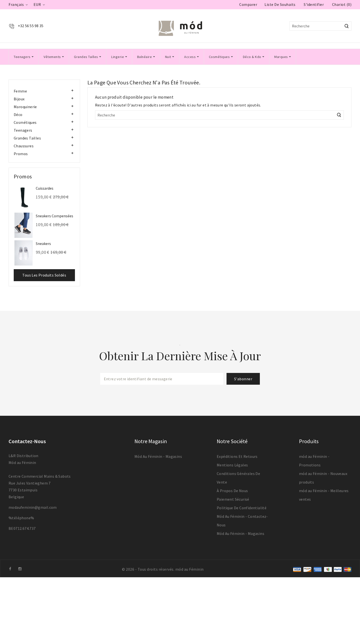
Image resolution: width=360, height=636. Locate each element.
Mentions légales (232, 465)
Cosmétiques (25, 122)
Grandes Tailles (27, 138)
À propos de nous (232, 490)
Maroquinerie (25, 106)
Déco (18, 114)
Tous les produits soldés (44, 275)
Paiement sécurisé (233, 499)
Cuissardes (44, 188)
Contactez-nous (27, 441)
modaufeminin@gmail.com (33, 507)
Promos (21, 153)
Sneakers (43, 243)
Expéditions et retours (237, 456)
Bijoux (19, 98)
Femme (20, 91)
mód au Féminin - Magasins (158, 456)
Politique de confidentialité (241, 507)
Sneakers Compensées (54, 215)
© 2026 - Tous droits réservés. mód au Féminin (163, 569)
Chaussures (24, 145)
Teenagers (23, 130)
